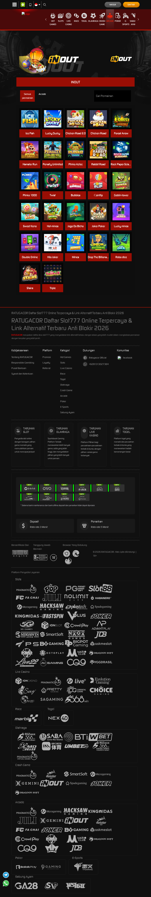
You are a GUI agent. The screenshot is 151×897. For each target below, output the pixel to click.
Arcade (110, 21)
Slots (61, 21)
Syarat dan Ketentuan (22, 373)
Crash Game (102, 23)
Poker (118, 21)
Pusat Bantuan (18, 368)
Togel (84, 21)
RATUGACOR (16, 335)
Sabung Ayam (133, 23)
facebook (127, 357)
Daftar (131, 4)
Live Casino (68, 23)
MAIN (31, 118)
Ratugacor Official (97, 357)
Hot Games (53, 23)
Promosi (47, 357)
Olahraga (93, 21)
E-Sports (125, 23)
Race (76, 21)
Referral (46, 368)
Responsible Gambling (22, 362)
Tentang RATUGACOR (22, 357)
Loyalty (46, 362)
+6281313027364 (99, 364)
